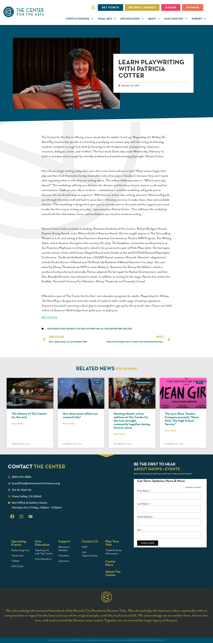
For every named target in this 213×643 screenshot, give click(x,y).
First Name (144, 490)
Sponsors (63, 560)
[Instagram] (21, 516)
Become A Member (64, 548)
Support (197, 18)
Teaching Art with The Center (44, 552)
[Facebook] (12, 516)
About (152, 18)
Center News (110, 563)
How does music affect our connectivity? (80, 415)
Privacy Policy (157, 640)
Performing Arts (20, 550)
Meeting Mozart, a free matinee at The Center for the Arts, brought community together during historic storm (132, 420)
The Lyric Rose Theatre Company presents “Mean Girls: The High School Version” (182, 419)
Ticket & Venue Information (113, 552)
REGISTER (49, 318)
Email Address (145, 516)
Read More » (18, 423)
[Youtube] (30, 516)
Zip (139, 529)
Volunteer (63, 555)
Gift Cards (17, 566)
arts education (56, 328)
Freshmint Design (137, 640)
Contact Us (90, 541)
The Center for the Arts (118, 328)
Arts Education (130, 18)
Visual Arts (105, 18)
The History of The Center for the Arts (29, 415)
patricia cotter (75, 328)
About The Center (113, 573)
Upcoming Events (18, 543)
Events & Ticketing (77, 18)
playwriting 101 (94, 328)
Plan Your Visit (173, 18)
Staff (84, 546)
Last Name (144, 503)
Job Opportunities (90, 554)
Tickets (15, 560)
